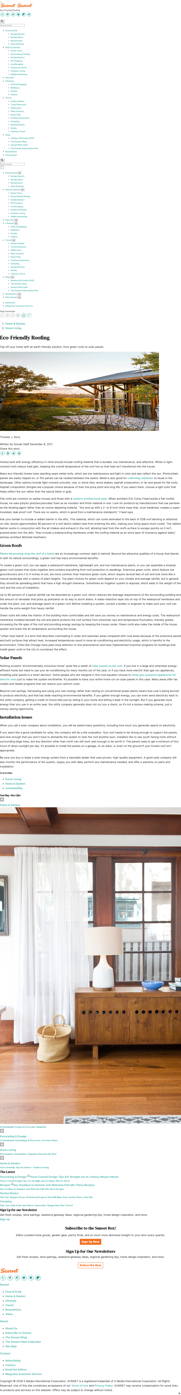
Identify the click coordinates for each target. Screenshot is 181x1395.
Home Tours (16, 50)
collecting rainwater (140, 478)
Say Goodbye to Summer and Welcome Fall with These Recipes (32, 1189)
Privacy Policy (103, 1385)
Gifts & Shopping (19, 84)
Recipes (5, 1185)
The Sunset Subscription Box (24, 148)
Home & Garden (12, 47)
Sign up (5, 1219)
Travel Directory (18, 104)
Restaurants (16, 40)
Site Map (11, 1346)
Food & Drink (11, 30)
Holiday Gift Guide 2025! (22, 138)
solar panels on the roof (107, 665)
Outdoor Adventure (20, 118)
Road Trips (16, 114)
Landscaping (17, 64)
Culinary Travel (18, 131)
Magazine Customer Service (19, 306)
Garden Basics (18, 57)
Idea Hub (9, 77)
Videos (14, 94)
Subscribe (10, 302)
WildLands (16, 108)
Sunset (4, 1284)
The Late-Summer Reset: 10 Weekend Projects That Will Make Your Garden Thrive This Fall (46, 1197)
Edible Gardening (19, 74)
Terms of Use (79, 1385)
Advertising (12, 1360)
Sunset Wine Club (19, 145)
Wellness (15, 88)
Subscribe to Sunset (18, 1332)
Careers (10, 1365)
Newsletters (11, 151)
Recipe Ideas (17, 37)
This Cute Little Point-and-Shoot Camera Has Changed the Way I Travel (36, 1205)
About (4, 1321)
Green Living (13, 328)
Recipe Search (18, 34)
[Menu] (1, 2)
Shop (7, 135)
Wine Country (17, 111)
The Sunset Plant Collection (23, 1341)
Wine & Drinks (17, 44)
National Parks (18, 124)
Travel (8, 98)
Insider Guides (17, 101)
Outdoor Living (18, 71)
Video (9, 1314)
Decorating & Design (20, 54)
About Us (11, 1328)
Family (14, 91)
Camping (15, 121)
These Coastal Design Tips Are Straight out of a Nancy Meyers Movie (35, 1180)
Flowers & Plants (19, 67)
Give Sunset (11, 155)
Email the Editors (16, 1369)
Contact (5, 1353)
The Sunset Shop (19, 141)
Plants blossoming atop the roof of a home (27, 553)
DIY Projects (17, 61)
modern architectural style (90, 498)
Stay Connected (7, 311)
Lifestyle (9, 81)
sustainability (14, 788)
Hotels (14, 128)
